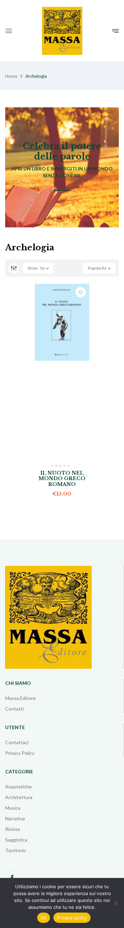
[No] (115, 903)
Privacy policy (72, 917)
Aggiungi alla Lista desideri (80, 292)
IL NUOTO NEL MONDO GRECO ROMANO (62, 479)
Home (11, 76)
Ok (44, 917)
